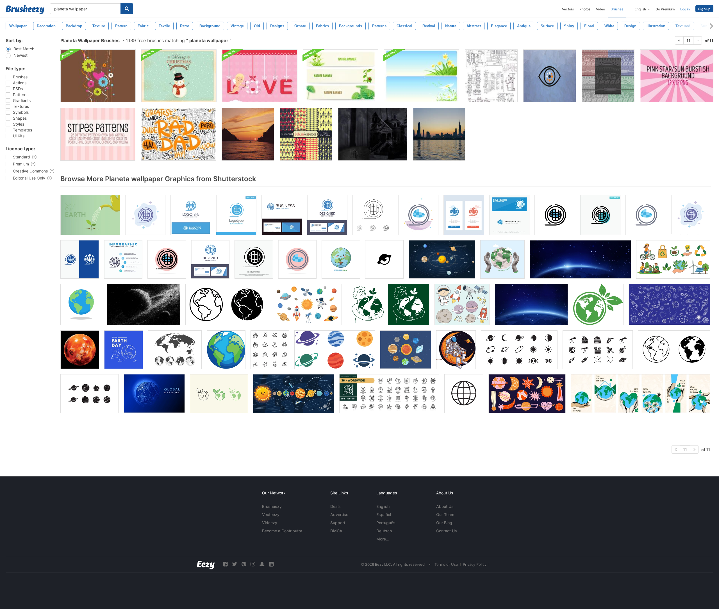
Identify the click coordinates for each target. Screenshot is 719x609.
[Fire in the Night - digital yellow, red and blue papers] (306, 134)
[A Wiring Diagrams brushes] (491, 75)
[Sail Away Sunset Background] (248, 134)
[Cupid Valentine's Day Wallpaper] (259, 75)
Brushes (617, 9)
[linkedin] (271, 564)
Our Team (445, 514)
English (383, 506)
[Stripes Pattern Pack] (97, 134)
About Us (445, 506)
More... (382, 539)
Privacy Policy (474, 564)
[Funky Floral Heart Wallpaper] (98, 75)
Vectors (568, 9)
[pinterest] (244, 564)
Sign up (704, 9)
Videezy (269, 522)
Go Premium (665, 9)
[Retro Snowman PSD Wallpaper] (179, 75)
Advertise (339, 514)
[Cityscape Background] (439, 134)
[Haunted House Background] (372, 134)
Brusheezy (272, 506)
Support (337, 522)
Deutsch (384, 530)
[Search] (126, 8)
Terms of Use (446, 564)
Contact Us (446, 530)
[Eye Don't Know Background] (549, 75)
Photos (584, 9)
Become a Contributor (282, 530)
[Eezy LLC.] (206, 564)
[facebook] (225, 564)
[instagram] (253, 564)
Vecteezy (270, 514)
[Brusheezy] (25, 9)
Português (385, 522)
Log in (685, 9)
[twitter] (234, 564)
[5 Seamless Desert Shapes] (608, 75)
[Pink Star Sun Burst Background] (676, 75)
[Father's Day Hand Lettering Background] (178, 134)
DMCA (336, 530)
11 (688, 40)
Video (600, 9)
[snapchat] (262, 564)
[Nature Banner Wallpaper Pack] (340, 75)
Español (383, 514)
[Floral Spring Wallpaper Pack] (421, 75)
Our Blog (444, 522)
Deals (335, 506)
